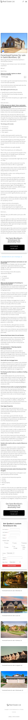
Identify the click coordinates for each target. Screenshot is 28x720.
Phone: (4, 538)
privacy (10, 716)
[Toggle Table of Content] (24, 77)
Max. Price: (5, 562)
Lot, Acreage (15, 547)
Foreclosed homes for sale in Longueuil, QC (12, 665)
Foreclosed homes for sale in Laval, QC (11, 615)
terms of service (16, 716)
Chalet (6, 547)
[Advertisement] (14, 17)
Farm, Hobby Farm (23, 547)
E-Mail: (4, 535)
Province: (4, 554)
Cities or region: (4, 558)
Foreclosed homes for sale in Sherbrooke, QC (12, 690)
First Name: (5, 529)
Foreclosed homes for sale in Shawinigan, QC (12, 256)
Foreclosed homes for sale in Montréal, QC (12, 590)
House (6, 543)
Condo (15, 543)
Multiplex (24, 543)
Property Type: (6, 540)
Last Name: (5, 532)
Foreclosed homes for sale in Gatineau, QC (12, 640)
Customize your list (14, 247)
